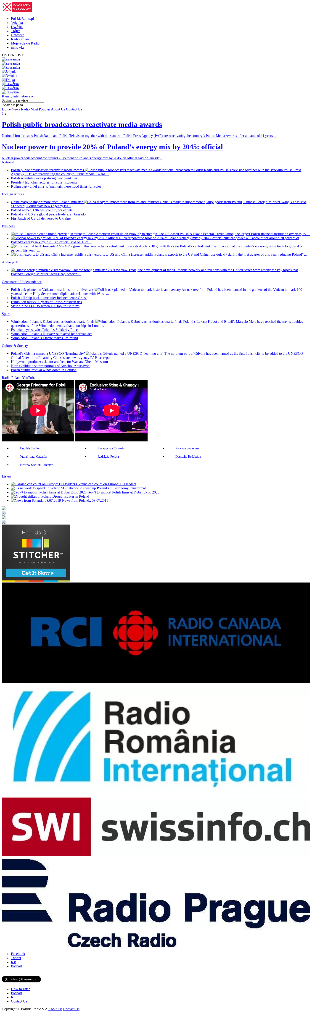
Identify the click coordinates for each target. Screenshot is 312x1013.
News (16, 109)
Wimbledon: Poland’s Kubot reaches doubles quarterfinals (53, 321)
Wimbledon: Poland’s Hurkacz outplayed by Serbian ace (51, 334)
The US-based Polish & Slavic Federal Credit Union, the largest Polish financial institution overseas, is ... (234, 234)
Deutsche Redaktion (188, 456)
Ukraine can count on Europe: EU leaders (106, 484)
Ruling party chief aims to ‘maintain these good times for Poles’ (56, 186)
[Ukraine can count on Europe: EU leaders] (43, 484)
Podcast (16, 966)
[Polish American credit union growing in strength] (48, 234)
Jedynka (17, 23)
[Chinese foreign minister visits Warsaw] (41, 270)
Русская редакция (187, 448)
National (8, 162)
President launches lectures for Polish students (44, 182)
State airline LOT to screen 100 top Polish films (45, 306)
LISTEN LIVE (13, 55)
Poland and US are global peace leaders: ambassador (49, 214)
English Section (30, 448)
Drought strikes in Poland (70, 496)
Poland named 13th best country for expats (41, 210)
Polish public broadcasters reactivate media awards (48, 170)
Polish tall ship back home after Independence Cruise (49, 298)
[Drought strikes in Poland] (31, 496)
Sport (6, 314)
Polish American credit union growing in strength (122, 234)
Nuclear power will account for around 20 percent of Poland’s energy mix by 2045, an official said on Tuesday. (82, 158)
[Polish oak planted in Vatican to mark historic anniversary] (138, 289)
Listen (6, 476)
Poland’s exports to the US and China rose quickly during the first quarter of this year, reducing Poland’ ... (230, 254)
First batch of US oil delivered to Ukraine (41, 218)
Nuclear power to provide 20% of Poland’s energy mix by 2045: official (171, 238)
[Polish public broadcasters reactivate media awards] (123, 170)
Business (8, 226)
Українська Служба (33, 456)
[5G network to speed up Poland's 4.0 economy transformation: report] (36, 488)
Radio (26, 109)
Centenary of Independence (22, 282)
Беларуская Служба (111, 448)
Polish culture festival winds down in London (44, 370)
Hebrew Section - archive (36, 465)
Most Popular (41, 109)
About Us (58, 109)
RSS (14, 997)
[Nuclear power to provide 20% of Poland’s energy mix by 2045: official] (65, 238)
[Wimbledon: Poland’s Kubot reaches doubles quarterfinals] (139, 321)
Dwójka (17, 27)
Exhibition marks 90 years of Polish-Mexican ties (46, 302)
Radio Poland (21, 39)
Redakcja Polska (108, 456)
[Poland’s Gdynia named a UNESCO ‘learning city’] (125, 353)
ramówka (17, 47)
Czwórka (17, 35)
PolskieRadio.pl (22, 19)
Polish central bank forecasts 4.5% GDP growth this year (138, 246)
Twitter (16, 958)
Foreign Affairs (13, 194)
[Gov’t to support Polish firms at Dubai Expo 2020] (49, 492)
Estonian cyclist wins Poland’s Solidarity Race (44, 330)
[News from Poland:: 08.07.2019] (36, 500)
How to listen (20, 989)
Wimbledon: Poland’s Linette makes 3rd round (44, 338)
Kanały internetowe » (17, 96)
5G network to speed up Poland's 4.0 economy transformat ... (105, 488)
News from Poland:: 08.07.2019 (85, 500)
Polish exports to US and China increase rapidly (119, 254)
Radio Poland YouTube (18, 378)
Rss (13, 962)
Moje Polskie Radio (25, 43)
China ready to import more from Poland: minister (47, 202)
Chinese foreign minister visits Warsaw (99, 270)
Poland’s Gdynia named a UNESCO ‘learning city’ (48, 353)
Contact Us (74, 109)
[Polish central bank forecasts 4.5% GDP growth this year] (54, 246)
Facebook (18, 954)
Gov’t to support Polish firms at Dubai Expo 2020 (123, 492)
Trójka (15, 31)
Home (7, 109)
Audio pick (10, 262)
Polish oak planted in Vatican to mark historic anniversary (53, 289)
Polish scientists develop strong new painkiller (44, 178)
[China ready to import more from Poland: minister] (122, 202)
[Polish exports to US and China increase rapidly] (48, 254)
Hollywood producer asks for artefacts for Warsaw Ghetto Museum (59, 362)
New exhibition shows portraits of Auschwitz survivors (50, 366)
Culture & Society (15, 346)
